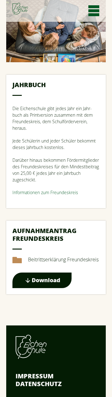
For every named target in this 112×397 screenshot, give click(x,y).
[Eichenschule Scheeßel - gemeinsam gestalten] (20, 9)
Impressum (35, 376)
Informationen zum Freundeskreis (45, 192)
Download (46, 280)
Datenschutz (39, 384)
